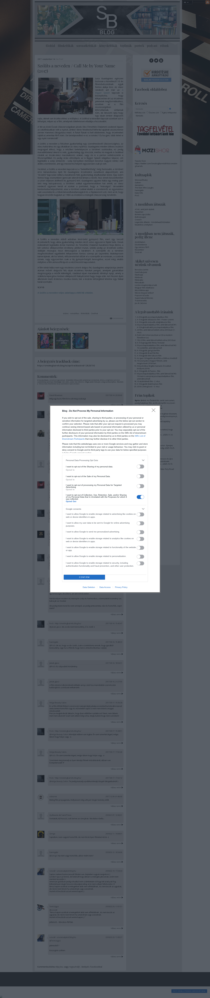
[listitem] (105, 460)
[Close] (154, 411)
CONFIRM (84, 577)
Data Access (105, 587)
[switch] (140, 466)
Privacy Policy (121, 587)
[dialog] (105, 499)
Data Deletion (89, 587)
